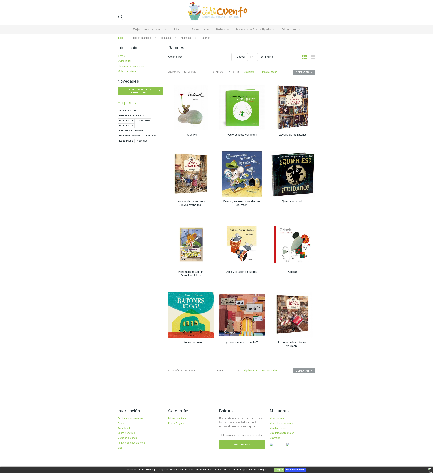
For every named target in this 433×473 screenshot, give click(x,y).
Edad (177, 29)
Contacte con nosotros (130, 418)
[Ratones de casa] (191, 315)
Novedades (128, 81)
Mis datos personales (282, 433)
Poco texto (143, 120)
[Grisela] (292, 244)
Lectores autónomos (131, 130)
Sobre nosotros (127, 71)
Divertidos (289, 29)
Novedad (142, 140)
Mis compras (277, 418)
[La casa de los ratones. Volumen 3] (292, 315)
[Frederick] (191, 107)
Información (129, 47)
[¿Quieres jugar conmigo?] (242, 107)
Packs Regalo (176, 423)
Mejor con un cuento (147, 29)
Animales (186, 37)
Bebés (220, 29)
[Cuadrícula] (304, 57)
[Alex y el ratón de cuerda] (242, 244)
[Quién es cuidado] (292, 174)
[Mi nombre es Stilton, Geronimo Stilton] (191, 244)
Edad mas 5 (126, 125)
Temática (198, 29)
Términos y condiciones (131, 66)
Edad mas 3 (126, 120)
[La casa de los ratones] (292, 107)
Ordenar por (175, 56)
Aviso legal (124, 61)
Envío (121, 56)
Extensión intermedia (131, 115)
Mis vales (275, 438)
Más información (295, 470)
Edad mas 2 (126, 140)
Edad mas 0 (151, 135)
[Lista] (313, 57)
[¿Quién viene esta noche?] (242, 315)
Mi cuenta (279, 410)
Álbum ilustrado (128, 110)
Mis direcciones (278, 428)
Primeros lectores (130, 135)
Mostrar (241, 56)
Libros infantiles (142, 37)
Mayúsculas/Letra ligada (253, 29)
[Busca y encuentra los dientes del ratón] (242, 174)
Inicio (120, 37)
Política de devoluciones (131, 442)
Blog (120, 447)
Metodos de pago (127, 438)
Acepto (279, 470)
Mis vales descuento (281, 423)
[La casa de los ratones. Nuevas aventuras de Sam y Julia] (191, 174)
